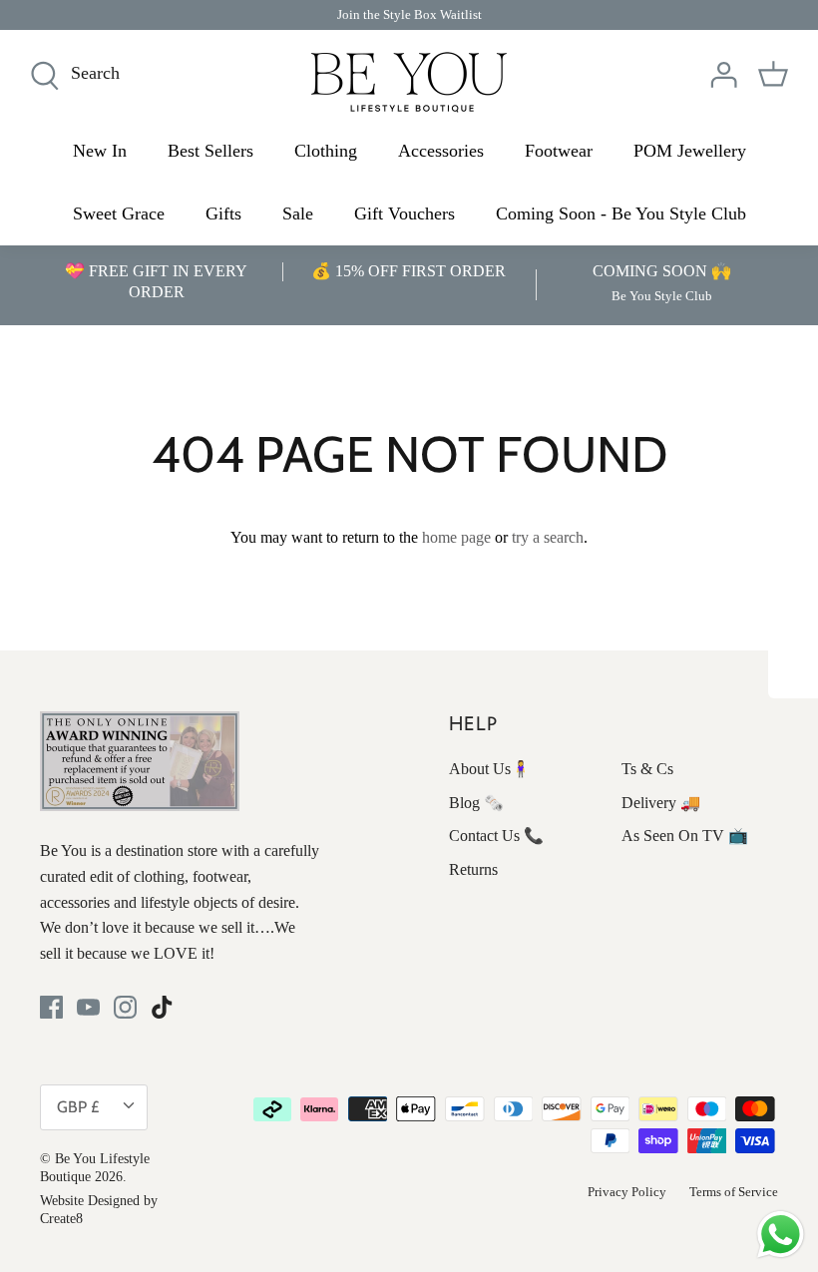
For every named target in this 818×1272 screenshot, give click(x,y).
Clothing (325, 151)
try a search (548, 537)
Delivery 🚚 (660, 802)
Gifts (223, 213)
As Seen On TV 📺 (684, 835)
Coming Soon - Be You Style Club (621, 213)
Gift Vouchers (404, 213)
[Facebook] (51, 1007)
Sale (297, 213)
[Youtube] (88, 1007)
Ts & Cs (647, 768)
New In (100, 151)
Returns (473, 869)
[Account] (723, 75)
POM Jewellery (689, 151)
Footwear (559, 151)
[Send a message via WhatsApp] (780, 1234)
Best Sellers (210, 151)
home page (456, 537)
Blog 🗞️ (476, 802)
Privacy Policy (627, 1191)
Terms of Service (733, 1191)
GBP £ (78, 1106)
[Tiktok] (162, 1007)
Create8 (61, 1218)
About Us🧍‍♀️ (490, 768)
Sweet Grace (119, 213)
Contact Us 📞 (496, 835)
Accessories (441, 151)
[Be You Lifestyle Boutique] (409, 82)
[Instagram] (125, 1007)
